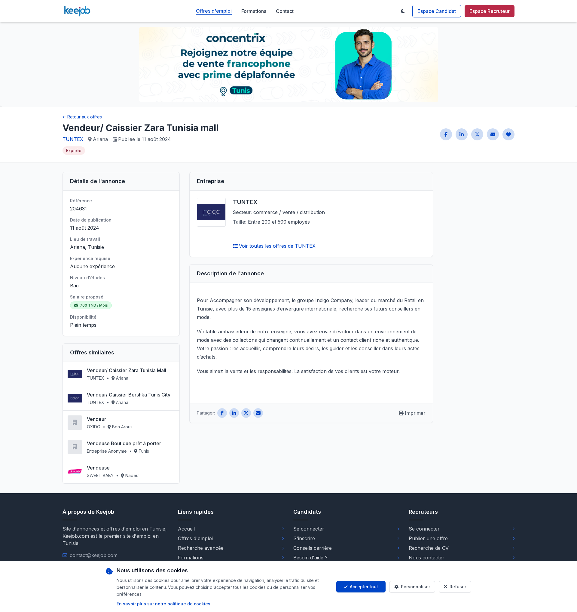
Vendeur (96, 419)
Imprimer (415, 413)
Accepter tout (364, 586)
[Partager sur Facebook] (446, 134)
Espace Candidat (436, 11)
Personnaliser (415, 586)
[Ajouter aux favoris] (508, 134)
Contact (285, 11)
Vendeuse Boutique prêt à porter (124, 443)
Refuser (458, 586)
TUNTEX (73, 139)
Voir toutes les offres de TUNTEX (277, 246)
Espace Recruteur (489, 11)
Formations (253, 11)
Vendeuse (98, 468)
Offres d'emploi (214, 11)
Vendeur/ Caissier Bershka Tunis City (128, 395)
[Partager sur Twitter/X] (477, 134)
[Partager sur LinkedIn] (462, 134)
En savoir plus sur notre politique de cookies (163, 603)
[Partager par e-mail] (493, 134)
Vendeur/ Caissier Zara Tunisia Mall (126, 370)
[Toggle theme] (403, 11)
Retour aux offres (84, 116)
